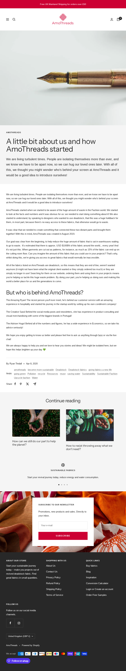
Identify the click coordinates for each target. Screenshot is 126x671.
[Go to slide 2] (61, 484)
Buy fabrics (91, 565)
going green (20, 373)
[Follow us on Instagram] (19, 623)
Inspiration (91, 577)
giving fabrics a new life (100, 369)
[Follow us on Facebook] (10, 623)
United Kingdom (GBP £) (19, 636)
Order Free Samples (96, 595)
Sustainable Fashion (107, 373)
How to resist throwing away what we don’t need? (89, 447)
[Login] (111, 19)
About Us (50, 565)
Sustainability (88, 373)
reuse (63, 373)
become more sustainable (41, 369)
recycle (41, 373)
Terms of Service (54, 595)
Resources (52, 373)
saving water (73, 373)
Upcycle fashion (22, 377)
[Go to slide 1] (58, 484)
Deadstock (61, 369)
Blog (88, 571)
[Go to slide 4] (67, 484)
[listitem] (15, 384)
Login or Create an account (99, 589)
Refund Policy (53, 583)
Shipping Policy (53, 589)
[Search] (14, 19)
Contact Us (51, 571)
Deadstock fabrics (77, 369)
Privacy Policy (53, 577)
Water (35, 377)
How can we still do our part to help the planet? (34, 443)
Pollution (32, 373)
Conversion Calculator (97, 583)
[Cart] (118, 19)
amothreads (13, 132)
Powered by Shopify (31, 645)
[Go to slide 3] (64, 484)
